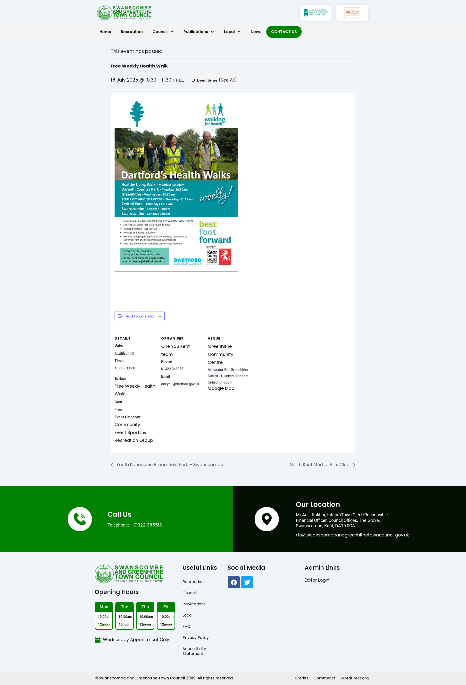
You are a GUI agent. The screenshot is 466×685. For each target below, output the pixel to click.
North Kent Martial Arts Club (320, 464)
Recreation (132, 31)
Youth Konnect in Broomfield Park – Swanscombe (169, 464)
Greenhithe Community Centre (220, 354)
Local (229, 31)
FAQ (187, 626)
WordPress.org (355, 678)
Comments (324, 678)
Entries (301, 678)
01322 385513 (148, 525)
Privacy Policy (196, 637)
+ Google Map (222, 385)
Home (105, 31)
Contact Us (284, 31)
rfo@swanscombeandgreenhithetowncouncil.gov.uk (352, 535)
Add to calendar (140, 316)
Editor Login (317, 580)
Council (159, 31)
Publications (195, 31)
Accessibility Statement (194, 651)
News (256, 31)
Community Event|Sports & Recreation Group (134, 432)
